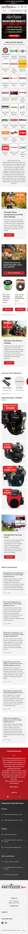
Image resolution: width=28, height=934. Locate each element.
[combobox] (18, 10)
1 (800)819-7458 (14, 906)
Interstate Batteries (14, 171)
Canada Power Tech (19, 164)
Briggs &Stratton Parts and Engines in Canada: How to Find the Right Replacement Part (12, 663)
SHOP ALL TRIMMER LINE (14, 273)
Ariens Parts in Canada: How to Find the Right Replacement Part (13, 691)
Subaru (4, 178)
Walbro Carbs (17, 180)
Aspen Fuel (22, 162)
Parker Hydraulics (19, 174)
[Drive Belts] (19, 381)
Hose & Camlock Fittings (16, 169)
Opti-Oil (12, 174)
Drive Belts (19, 388)
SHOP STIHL (9, 235)
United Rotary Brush (7, 180)
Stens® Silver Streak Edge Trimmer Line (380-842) (6, 297)
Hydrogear (5, 171)
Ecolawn (18, 166)
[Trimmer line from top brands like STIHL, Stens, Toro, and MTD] (14, 252)
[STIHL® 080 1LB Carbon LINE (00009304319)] (20, 285)
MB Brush (13, 173)
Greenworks (10, 167)
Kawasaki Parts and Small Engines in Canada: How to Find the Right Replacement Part (13, 574)
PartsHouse (7, 930)
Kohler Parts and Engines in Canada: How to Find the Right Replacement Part (12, 720)
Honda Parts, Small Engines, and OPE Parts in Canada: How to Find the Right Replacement (13, 634)
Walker (24, 180)
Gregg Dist (17, 167)
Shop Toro (9, 362)
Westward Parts (6, 181)
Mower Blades (7, 388)
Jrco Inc (22, 171)
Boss (12, 164)
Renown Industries (8, 176)
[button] (22, 7)
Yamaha (14, 181)
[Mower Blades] (7, 381)
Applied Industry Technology (10, 162)
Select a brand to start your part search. (14, 44)
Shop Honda (9, 557)
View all (4, 400)
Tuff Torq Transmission (19, 178)
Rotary (15, 176)
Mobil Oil (19, 173)
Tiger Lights (10, 178)
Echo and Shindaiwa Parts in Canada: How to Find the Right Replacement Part (12, 603)
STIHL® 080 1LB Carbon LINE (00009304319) (19, 296)
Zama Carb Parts (20, 181)
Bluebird (8, 164)
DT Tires (13, 166)
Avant (4, 164)
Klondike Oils (6, 173)
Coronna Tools (7, 166)
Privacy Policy (13, 930)
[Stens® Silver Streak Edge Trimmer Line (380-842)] (8, 285)
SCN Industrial (21, 176)
